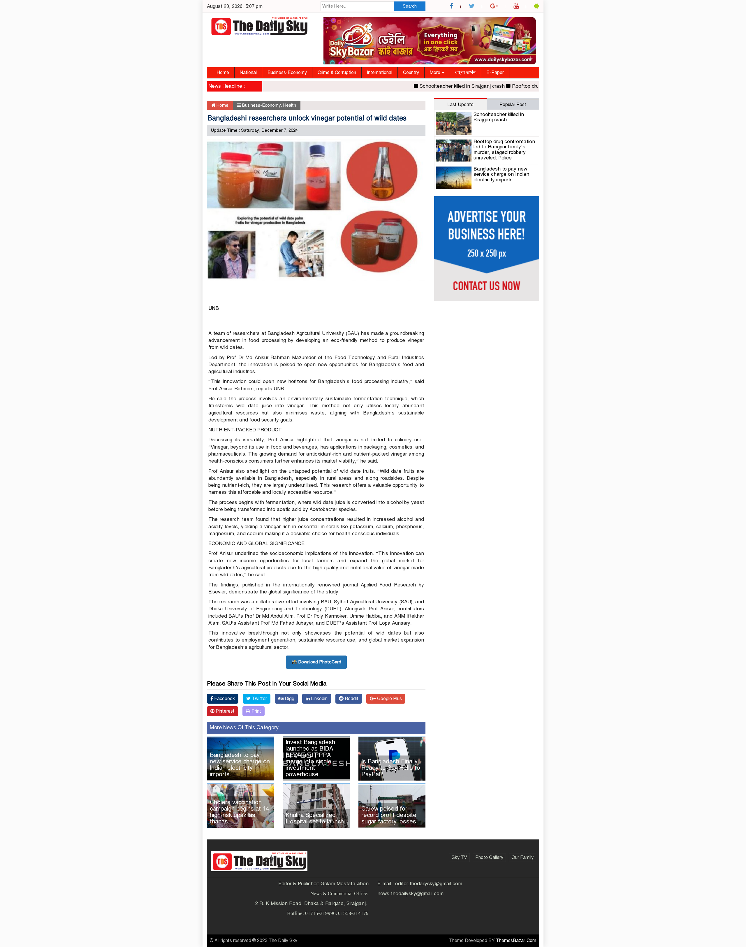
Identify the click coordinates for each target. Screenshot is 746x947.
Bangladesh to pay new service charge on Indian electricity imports (240, 764)
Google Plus (389, 699)
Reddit (351, 699)
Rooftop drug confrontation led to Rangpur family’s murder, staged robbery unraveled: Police (504, 149)
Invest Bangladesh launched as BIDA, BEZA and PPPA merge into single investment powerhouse (310, 758)
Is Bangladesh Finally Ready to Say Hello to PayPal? (390, 768)
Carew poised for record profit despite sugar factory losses (388, 815)
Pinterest (224, 711)
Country (411, 72)
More (435, 72)
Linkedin (319, 699)
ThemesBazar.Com (516, 941)
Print (255, 711)
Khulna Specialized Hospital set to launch (315, 818)
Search (410, 6)
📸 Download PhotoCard (316, 662)
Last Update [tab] (460, 105)
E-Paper (495, 72)
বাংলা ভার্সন (465, 72)
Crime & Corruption (337, 72)
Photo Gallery (489, 857)
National (248, 72)
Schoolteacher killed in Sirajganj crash (443, 86)
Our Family (522, 857)
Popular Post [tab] (512, 105)
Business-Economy (287, 72)
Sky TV (459, 857)
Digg (289, 699)
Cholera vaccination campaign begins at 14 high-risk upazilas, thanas (239, 812)
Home (223, 72)
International (379, 72)
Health (289, 105)
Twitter (259, 699)
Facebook (224, 699)
